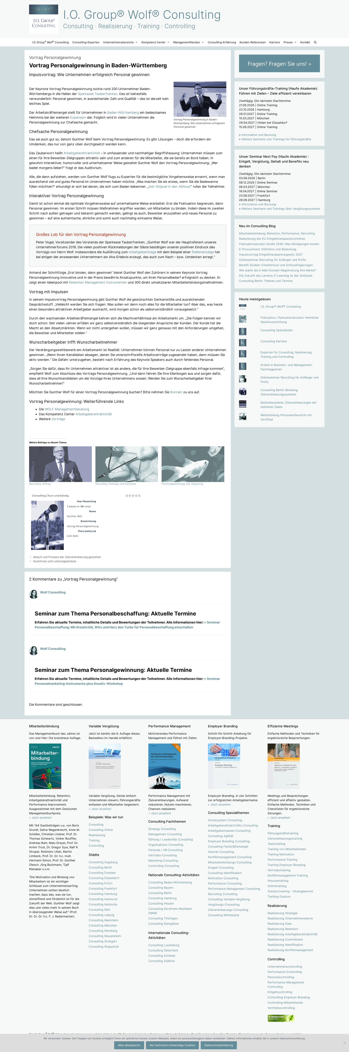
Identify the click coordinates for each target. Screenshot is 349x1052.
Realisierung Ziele (280, 923)
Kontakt (305, 42)
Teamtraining (276, 844)
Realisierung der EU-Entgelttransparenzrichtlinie (272, 238)
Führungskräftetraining (283, 833)
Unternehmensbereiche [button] (118, 42)
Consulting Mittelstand (223, 915)
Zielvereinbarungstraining (285, 838)
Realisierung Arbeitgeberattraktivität (293, 934)
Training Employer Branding (287, 865)
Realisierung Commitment (285, 939)
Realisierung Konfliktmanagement (290, 950)
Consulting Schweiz (161, 955)
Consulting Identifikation (225, 873)
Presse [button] (288, 42)
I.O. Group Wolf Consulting (50, 42)
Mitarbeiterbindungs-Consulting (230, 862)
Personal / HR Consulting (165, 850)
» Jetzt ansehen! (100, 809)
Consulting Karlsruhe (103, 904)
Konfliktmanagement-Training (288, 875)
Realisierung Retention (283, 929)
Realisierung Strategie (283, 913)
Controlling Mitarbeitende (285, 1002)
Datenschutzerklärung (218, 1045)
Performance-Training (282, 859)
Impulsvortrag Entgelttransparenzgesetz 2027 (271, 254)
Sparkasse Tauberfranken (97, 94)
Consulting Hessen (161, 903)
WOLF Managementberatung (67, 409)
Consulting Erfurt (101, 883)
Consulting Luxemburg (163, 945)
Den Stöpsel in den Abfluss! (170, 186)
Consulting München (103, 925)
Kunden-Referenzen (253, 42)
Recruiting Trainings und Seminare (115, 483)
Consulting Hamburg (103, 894)
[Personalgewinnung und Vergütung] (193, 464)
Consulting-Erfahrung (222, 42)
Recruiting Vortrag (40, 483)
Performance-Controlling (285, 972)
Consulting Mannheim (103, 920)
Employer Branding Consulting (229, 841)
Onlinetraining (277, 886)
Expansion (78, 117)
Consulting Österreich (163, 950)
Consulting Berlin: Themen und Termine (266, 281)
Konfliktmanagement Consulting (230, 857)
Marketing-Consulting (163, 860)
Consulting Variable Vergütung (229, 899)
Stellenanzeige (203, 252)
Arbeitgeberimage (142, 252)
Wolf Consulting (53, 592)
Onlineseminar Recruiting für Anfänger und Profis (272, 260)
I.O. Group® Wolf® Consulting (142, 14)
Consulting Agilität (220, 836)
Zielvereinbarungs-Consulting (228, 910)
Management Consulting (165, 834)
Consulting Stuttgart (103, 941)
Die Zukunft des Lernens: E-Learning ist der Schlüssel (275, 275)
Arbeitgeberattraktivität (82, 153)
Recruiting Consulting (222, 894)
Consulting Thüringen (163, 918)
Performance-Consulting (225, 883)
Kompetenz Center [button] (153, 42)
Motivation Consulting (223, 878)
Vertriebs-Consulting (162, 855)
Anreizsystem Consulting (225, 820)
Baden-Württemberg (123, 112)
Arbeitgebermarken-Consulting (229, 830)
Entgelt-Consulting (221, 867)
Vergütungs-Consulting (224, 904)
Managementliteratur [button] (186, 42)
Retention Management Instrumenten (98, 282)
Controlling (96, 845)
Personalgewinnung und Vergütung (182, 483)
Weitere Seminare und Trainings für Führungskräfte (276, 139)
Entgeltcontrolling (280, 992)
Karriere (274, 42)
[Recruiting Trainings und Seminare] (126, 464)
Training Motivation (281, 854)
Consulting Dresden (102, 872)
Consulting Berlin (100, 867)
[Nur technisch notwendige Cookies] (344, 1043)
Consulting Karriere (273, 341)
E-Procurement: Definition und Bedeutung (267, 249)
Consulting (96, 824)
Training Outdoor (279, 896)
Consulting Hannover (103, 899)
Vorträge (58, 419)
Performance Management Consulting (234, 888)
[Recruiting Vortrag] (60, 464)
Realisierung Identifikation (285, 945)
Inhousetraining (278, 880)
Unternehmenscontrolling (285, 966)
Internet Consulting (221, 852)
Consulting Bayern (160, 887)
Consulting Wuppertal (104, 946)
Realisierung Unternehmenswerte (290, 918)
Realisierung (97, 835)
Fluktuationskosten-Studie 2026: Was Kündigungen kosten (279, 244)
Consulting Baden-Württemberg (170, 882)
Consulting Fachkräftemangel (228, 846)
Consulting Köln (99, 909)
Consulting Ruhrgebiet (163, 923)
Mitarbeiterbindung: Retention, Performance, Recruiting (277, 233)
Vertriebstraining (279, 870)
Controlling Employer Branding (289, 997)
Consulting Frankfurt (103, 888)
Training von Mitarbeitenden (287, 849)
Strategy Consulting (162, 829)
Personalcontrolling (281, 977)
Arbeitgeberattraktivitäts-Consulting (233, 825)
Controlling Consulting (163, 866)
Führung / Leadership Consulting (170, 839)
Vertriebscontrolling (281, 1008)
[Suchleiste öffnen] (315, 42)
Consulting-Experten (85, 42)
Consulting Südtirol (161, 961)
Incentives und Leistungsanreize (54, 561)
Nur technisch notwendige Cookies (172, 1045)
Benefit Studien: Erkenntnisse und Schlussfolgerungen (276, 265)
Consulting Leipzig (101, 915)
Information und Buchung (259, 135)
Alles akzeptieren (129, 1045)
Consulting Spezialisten (276, 330)
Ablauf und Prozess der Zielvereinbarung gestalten (67, 557)
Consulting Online (101, 830)
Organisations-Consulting (165, 844)
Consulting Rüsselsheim (105, 936)
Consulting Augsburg (103, 862)
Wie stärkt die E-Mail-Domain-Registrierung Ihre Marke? (277, 270)
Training (94, 840)
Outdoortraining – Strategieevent (290, 891)
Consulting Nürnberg (103, 931)
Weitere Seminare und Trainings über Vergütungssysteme (281, 208)
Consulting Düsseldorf (104, 878)
